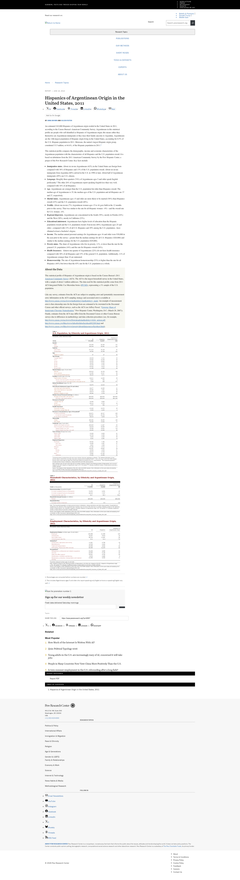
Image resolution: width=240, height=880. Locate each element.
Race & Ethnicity (52, 741)
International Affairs (53, 730)
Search (151, 21)
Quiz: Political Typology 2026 (63, 648)
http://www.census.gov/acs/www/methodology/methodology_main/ (71, 300)
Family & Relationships (54, 760)
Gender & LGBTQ (52, 756)
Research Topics (121, 32)
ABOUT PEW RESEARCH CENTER (56, 844)
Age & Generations (53, 751)
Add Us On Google (53, 115)
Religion (48, 746)
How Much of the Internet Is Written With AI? (71, 642)
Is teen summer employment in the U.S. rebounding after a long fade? (83, 669)
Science (48, 770)
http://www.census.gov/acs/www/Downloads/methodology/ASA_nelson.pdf (75, 320)
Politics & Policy (51, 725)
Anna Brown (52, 121)
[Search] (192, 23)
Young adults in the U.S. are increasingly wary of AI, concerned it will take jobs (85, 656)
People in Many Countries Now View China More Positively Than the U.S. (84, 663)
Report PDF (54, 678)
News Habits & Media (54, 780)
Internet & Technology (54, 775)
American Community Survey (57, 278)
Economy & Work (52, 765)
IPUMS (84, 285)
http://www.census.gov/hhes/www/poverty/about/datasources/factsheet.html (74, 326)
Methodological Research (55, 786)
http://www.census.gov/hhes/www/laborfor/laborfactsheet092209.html (72, 323)
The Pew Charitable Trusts (172, 846)
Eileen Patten (66, 121)
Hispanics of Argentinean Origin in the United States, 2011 (74, 689)
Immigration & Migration (55, 736)
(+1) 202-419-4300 (52, 718)
